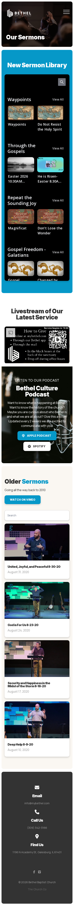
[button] (66, 12)
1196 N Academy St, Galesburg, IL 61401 (37, 852)
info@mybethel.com (37, 803)
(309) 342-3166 (37, 827)
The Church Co (37, 889)
